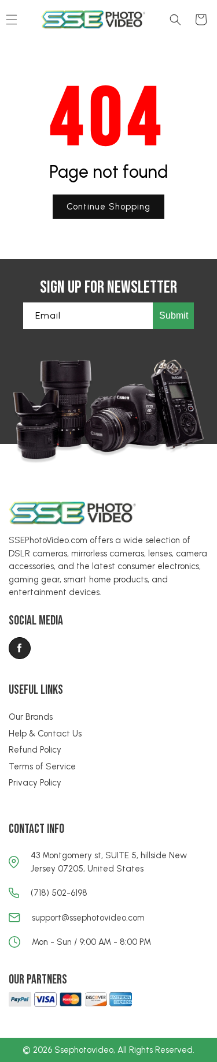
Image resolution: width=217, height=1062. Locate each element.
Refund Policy (35, 750)
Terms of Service (42, 766)
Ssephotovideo (83, 1050)
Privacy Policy (35, 782)
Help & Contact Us (45, 733)
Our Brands (31, 717)
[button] (175, 19)
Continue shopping (108, 206)
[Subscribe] (173, 315)
